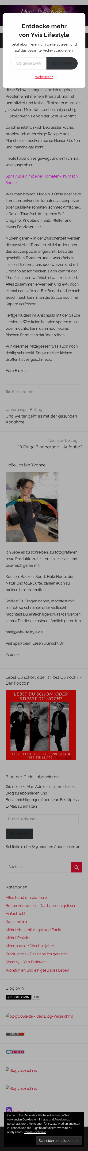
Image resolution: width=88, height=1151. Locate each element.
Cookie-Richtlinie (35, 1132)
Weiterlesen (44, 77)
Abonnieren (62, 63)
